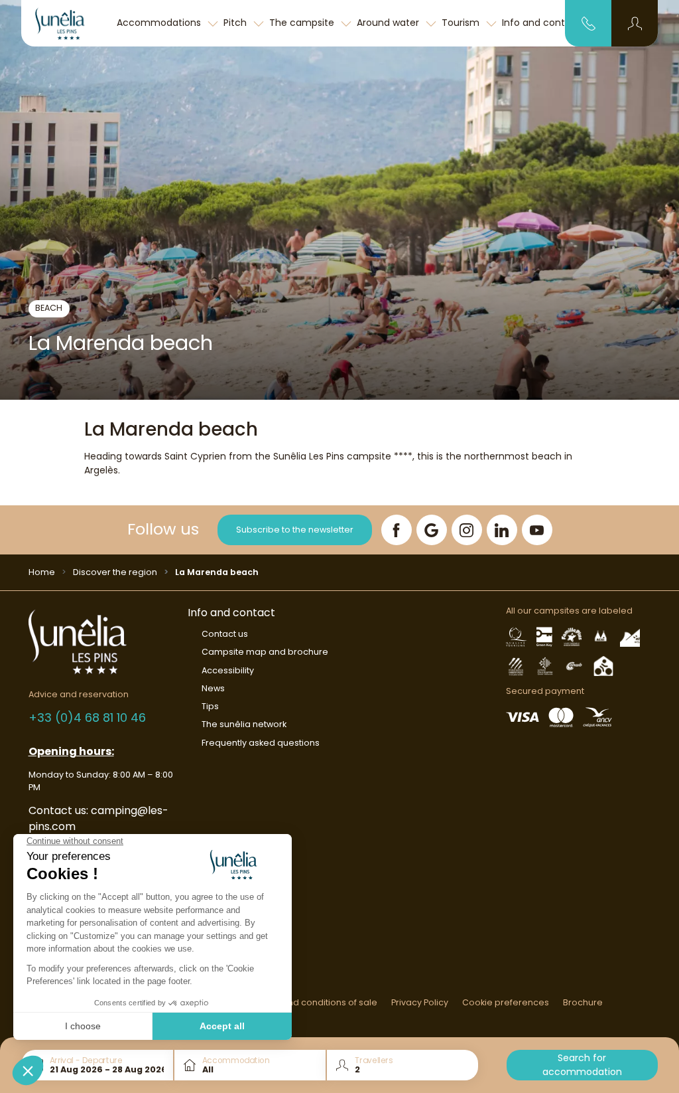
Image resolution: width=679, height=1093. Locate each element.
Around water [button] (389, 22)
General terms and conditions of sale (297, 1002)
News (213, 688)
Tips (210, 706)
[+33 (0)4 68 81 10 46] (588, 22)
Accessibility (228, 670)
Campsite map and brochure (265, 651)
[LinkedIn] (502, 530)
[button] (635, 23)
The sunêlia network (244, 724)
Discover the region (115, 572)
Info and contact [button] (543, 22)
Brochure (583, 1002)
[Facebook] (396, 530)
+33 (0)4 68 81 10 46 (87, 717)
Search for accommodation (582, 1064)
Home (42, 572)
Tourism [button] (462, 22)
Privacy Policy (419, 1002)
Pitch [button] (236, 22)
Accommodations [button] (160, 22)
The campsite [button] (303, 22)
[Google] (431, 530)
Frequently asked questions (261, 742)
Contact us (225, 633)
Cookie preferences (505, 1002)
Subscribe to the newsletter (294, 529)
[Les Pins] (67, 23)
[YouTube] (537, 530)
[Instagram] (467, 530)
